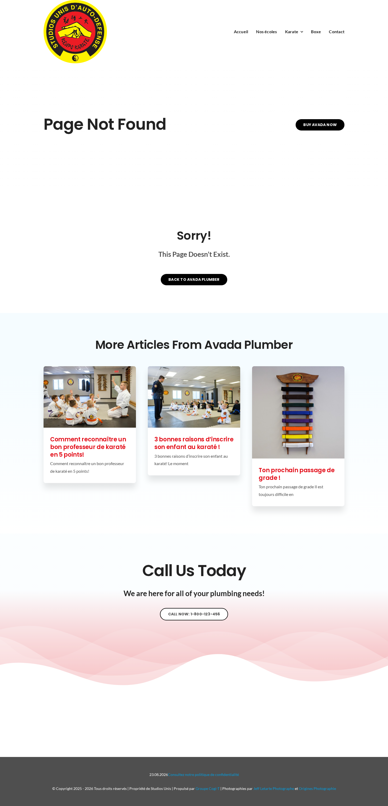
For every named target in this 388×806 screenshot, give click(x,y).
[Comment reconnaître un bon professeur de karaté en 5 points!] (90, 397)
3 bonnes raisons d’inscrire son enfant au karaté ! (193, 443)
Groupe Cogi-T (208, 788)
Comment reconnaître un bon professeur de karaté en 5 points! (88, 446)
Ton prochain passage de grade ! (296, 474)
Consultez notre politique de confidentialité (203, 774)
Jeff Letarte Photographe (273, 788)
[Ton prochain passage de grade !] (298, 412)
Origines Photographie (317, 788)
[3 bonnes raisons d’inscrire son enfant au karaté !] (194, 397)
